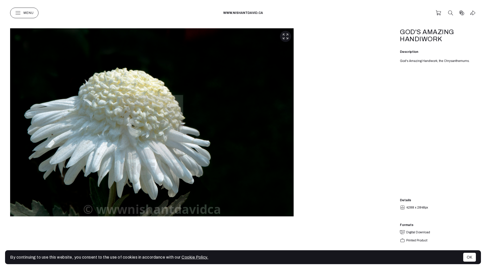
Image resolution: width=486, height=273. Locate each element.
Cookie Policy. (194, 257)
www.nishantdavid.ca (243, 13)
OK (469, 257)
